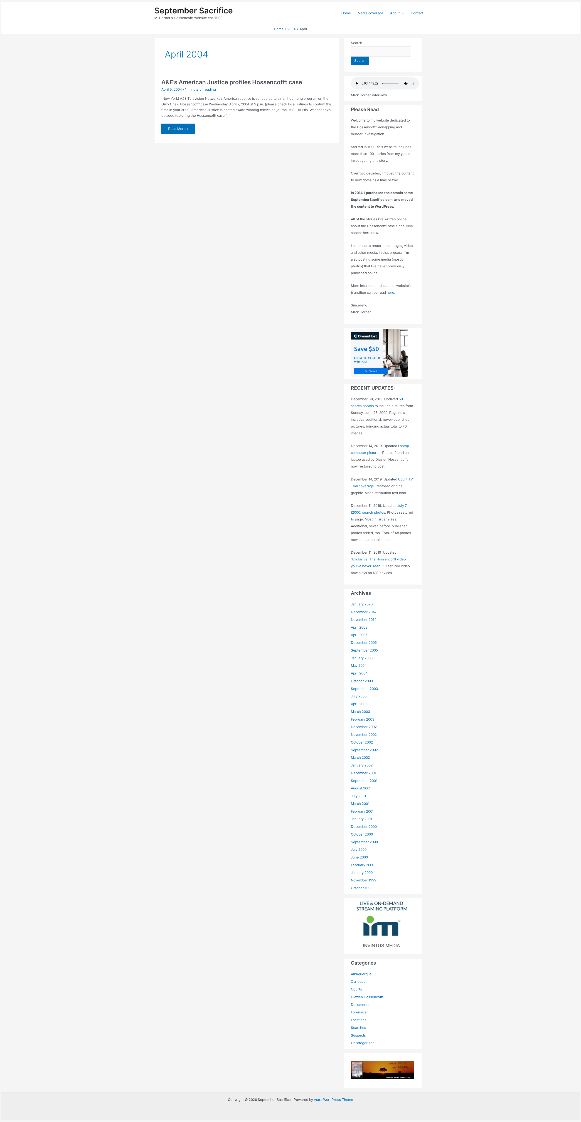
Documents (360, 1005)
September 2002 (364, 750)
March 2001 (360, 803)
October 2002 (362, 742)
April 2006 (359, 635)
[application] (402, 13)
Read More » (178, 130)
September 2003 (364, 689)
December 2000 (364, 826)
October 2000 (362, 834)
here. (391, 292)
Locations (358, 1020)
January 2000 (362, 873)
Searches (358, 1027)
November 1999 (363, 880)
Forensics (359, 1012)
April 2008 (359, 627)
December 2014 (364, 612)
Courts (356, 989)
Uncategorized (362, 1043)
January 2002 (362, 765)
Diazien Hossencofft (367, 997)
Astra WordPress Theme (333, 1099)
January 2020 (362, 604)
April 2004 (359, 673)
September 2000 (364, 842)
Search (356, 43)
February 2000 (362, 865)
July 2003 (359, 696)
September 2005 (364, 650)
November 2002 (364, 734)
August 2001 (361, 788)
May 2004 (359, 665)
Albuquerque (361, 974)
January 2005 (362, 658)
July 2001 (358, 796)
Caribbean (359, 981)
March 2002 (360, 757)
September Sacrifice (193, 10)
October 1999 (361, 888)
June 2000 (359, 857)
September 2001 (364, 781)
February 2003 (362, 719)
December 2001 (363, 773)
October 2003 (362, 681)
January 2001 (361, 819)
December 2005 (364, 642)
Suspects (358, 1035)
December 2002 (364, 727)
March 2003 (360, 711)
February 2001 (362, 811)
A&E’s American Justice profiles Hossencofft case (231, 82)
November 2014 (364, 619)
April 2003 (359, 704)
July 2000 (359, 849)
